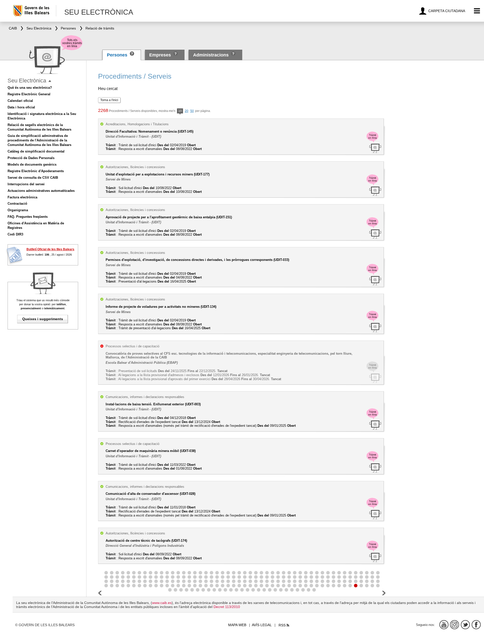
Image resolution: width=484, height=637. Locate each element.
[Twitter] (465, 624)
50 (192, 110)
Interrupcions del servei (26, 184)
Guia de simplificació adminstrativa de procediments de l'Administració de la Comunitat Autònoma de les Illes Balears (39, 140)
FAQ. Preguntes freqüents (28, 217)
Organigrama (18, 210)
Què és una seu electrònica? (30, 87)
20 (186, 110)
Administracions (211, 54)
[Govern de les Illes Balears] (34, 10)
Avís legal (262, 625)
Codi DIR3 (15, 234)
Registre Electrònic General (29, 94)
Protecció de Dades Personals (31, 158)
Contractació (17, 203)
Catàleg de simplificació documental (36, 151)
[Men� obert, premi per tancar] (49, 81)
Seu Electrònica (27, 80)
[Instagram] (454, 624)
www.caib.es (162, 603)
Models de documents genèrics (32, 164)
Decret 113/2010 (227, 607)
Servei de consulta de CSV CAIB (33, 177)
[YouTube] (443, 624)
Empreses (160, 54)
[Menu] (477, 11)
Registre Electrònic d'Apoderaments (36, 171)
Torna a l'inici (109, 100)
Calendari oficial (20, 101)
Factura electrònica (22, 197)
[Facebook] (476, 624)
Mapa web (237, 625)
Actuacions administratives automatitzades (41, 191)
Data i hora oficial (21, 107)
